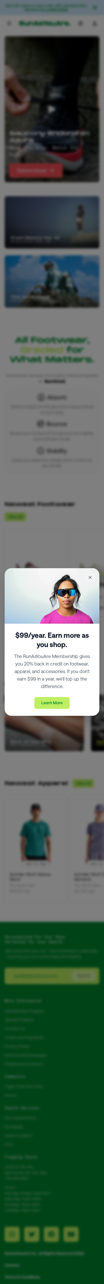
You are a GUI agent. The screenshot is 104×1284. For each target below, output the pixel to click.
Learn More (52, 702)
